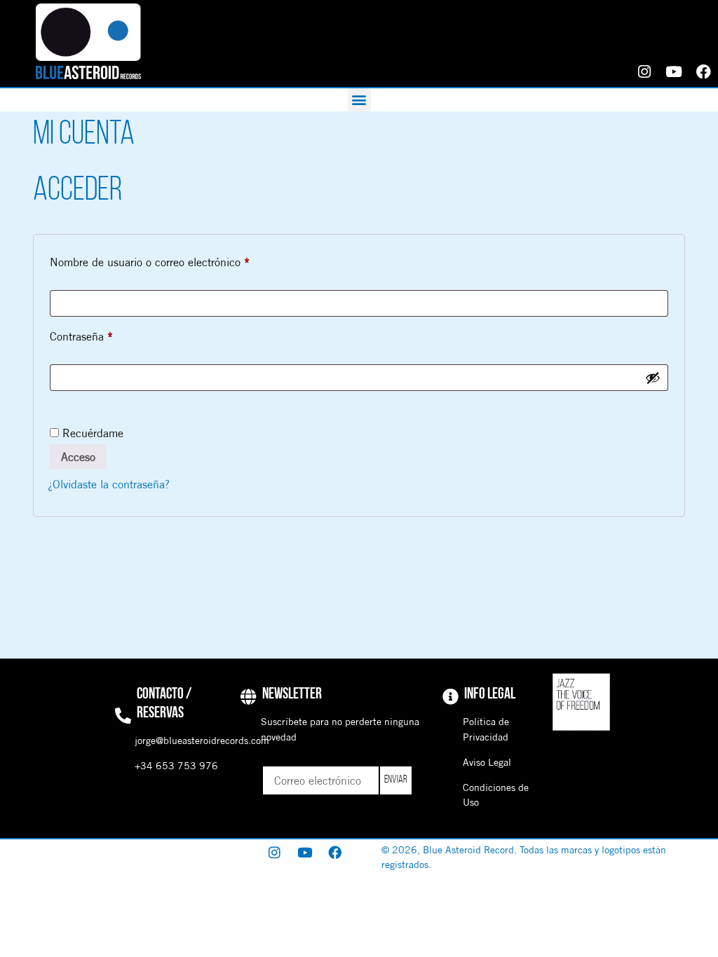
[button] (359, 99)
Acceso (78, 457)
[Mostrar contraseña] (653, 377)
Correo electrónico (306, 760)
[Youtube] (674, 72)
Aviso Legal (487, 762)
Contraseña (107, 334)
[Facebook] (703, 72)
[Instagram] (644, 72)
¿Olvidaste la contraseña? (109, 484)
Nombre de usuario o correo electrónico (175, 260)
